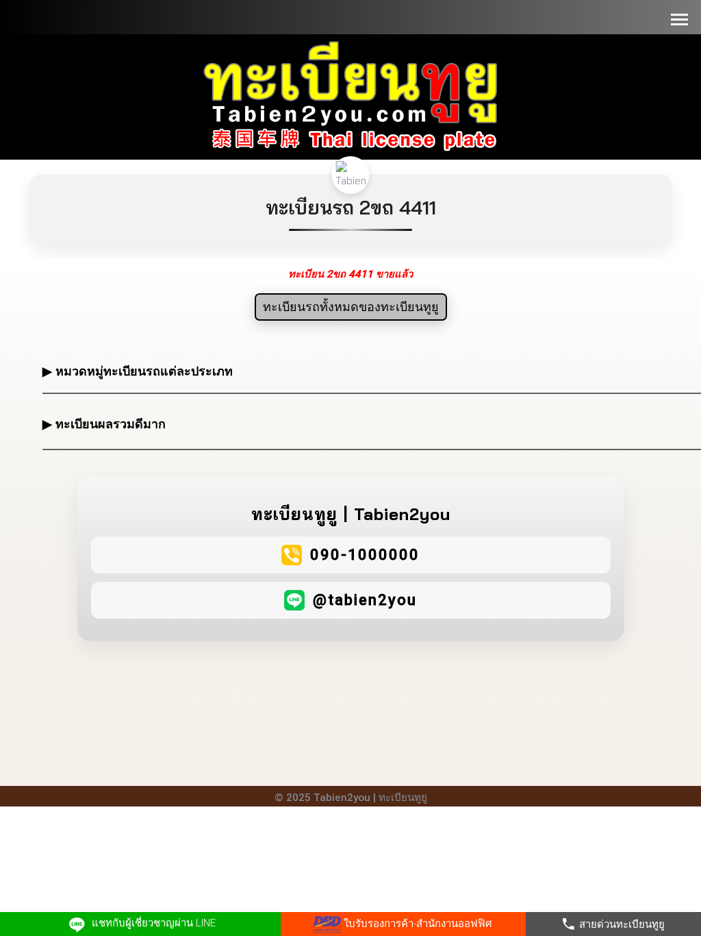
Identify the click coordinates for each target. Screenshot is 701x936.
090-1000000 (365, 554)
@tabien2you (365, 599)
